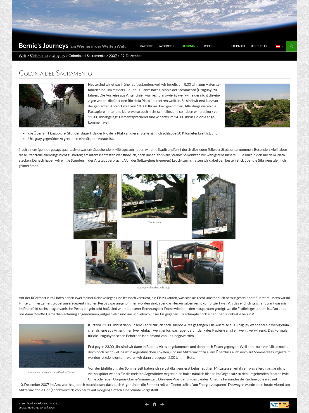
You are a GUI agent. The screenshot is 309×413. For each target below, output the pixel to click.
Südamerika (39, 55)
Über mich (238, 46)
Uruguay (58, 55)
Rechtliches (259, 46)
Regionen (189, 46)
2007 (113, 55)
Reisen (208, 46)
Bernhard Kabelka (32, 403)
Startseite (146, 46)
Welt (22, 55)
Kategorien (166, 46)
